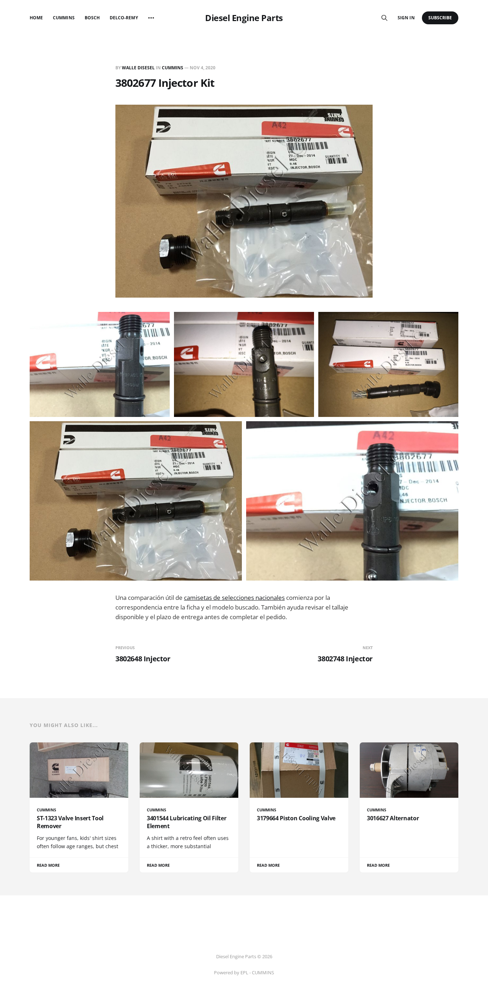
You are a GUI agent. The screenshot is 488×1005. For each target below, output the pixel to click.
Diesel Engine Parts (244, 18)
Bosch (92, 18)
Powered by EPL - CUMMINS (244, 972)
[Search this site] (384, 18)
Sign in (406, 18)
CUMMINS (172, 68)
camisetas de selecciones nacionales (234, 597)
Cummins (63, 18)
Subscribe (440, 18)
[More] (151, 18)
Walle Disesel (138, 68)
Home (36, 18)
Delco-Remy (124, 18)
